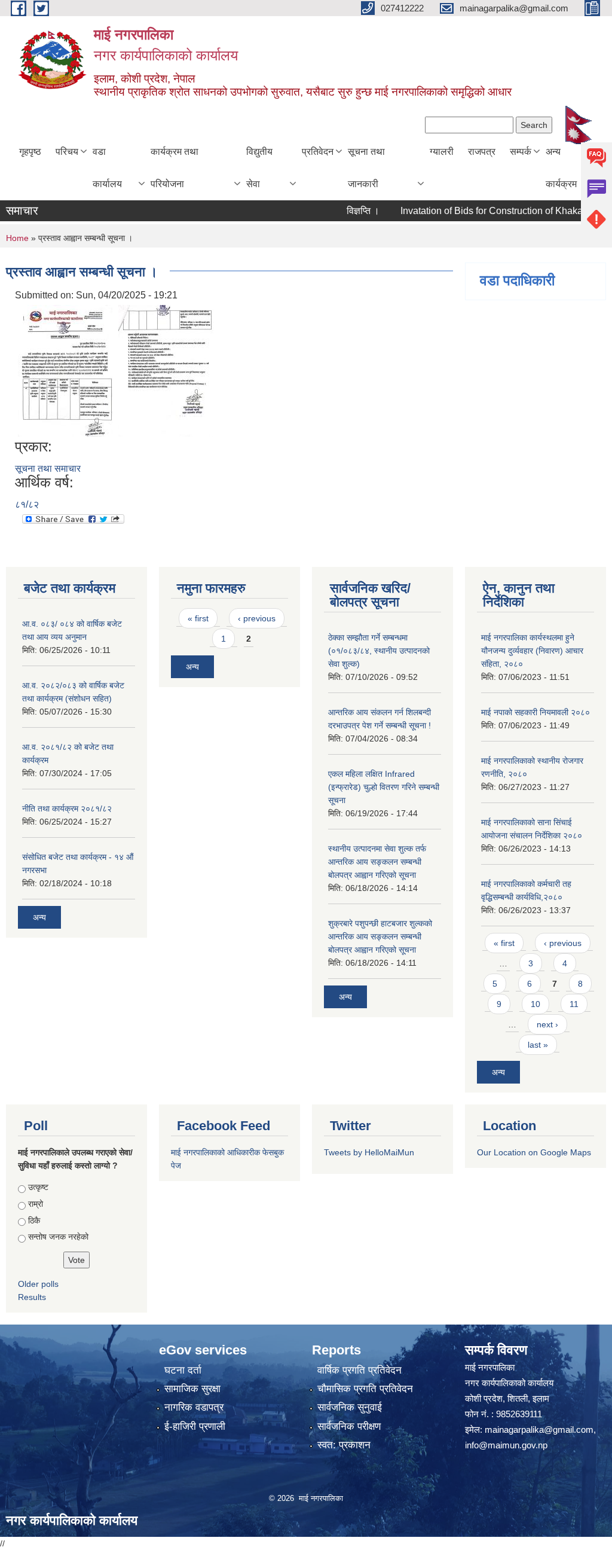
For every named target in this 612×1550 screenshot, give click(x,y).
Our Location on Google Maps (534, 1152)
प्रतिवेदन (317, 152)
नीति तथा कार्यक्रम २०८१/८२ (67, 808)
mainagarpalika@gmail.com (539, 1429)
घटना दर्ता (182, 1370)
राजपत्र (481, 152)
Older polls (38, 1284)
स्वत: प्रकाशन (344, 1445)
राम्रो (35, 1204)
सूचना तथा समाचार (48, 468)
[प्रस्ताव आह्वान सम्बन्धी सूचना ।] (65, 370)
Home (17, 238)
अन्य (39, 917)
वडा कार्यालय (107, 168)
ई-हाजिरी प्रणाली (194, 1426)
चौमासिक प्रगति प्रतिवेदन (365, 1389)
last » (538, 1044)
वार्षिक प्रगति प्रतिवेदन (359, 1370)
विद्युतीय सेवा (259, 168)
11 (574, 1004)
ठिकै (34, 1220)
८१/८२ (27, 504)
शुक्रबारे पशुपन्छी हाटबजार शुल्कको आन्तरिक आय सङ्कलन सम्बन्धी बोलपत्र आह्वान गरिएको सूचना (380, 936)
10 (535, 1004)
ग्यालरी (442, 152)
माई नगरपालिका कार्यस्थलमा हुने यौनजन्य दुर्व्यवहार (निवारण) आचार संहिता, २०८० (532, 651)
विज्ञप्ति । (345, 211)
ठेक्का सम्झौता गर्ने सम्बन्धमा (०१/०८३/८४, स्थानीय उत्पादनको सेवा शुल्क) (379, 651)
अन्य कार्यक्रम (561, 168)
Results (32, 1297)
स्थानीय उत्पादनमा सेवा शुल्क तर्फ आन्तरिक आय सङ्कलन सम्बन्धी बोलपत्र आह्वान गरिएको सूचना (377, 862)
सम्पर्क (520, 152)
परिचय (67, 152)
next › (547, 1024)
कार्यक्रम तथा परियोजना (174, 168)
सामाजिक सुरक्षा (192, 1389)
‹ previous (257, 618)
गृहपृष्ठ (30, 152)
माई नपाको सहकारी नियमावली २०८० (535, 712)
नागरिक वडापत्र (194, 1407)
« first (198, 618)
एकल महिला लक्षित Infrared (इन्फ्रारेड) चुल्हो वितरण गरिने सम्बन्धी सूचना (383, 787)
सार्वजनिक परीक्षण (349, 1426)
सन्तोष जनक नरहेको (58, 1236)
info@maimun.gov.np (506, 1445)
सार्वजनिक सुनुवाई (349, 1407)
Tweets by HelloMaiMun (369, 1152)
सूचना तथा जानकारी (366, 168)
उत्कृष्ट (38, 1187)
